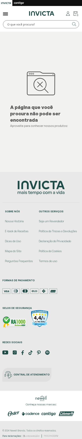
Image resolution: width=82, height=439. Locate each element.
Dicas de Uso (13, 241)
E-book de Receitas (16, 231)
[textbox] (41, 24)
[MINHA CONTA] (68, 13)
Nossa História (14, 221)
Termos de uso (48, 261)
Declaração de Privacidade (55, 241)
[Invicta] (41, 13)
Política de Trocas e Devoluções (58, 231)
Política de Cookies (50, 251)
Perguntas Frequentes (19, 261)
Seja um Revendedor (51, 221)
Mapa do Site (13, 251)
